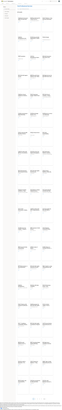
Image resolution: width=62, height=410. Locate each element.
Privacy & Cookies (17, 409)
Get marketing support (12, 403)
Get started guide (23, 402)
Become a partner (3, 403)
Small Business (42, 405)
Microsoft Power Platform (23, 405)
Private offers (37, 402)
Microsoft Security (7, 405)
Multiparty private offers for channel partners (17, 404)
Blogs (10, 402)
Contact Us (12, 409)
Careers (46, 405)
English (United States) (3, 407)
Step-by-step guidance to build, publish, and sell (32, 403)
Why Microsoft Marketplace (4, 402)
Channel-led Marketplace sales (5, 404)
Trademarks (27, 409)
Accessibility (16, 406)
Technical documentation (30, 402)
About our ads (31, 409)
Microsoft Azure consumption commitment (46, 402)
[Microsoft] (4, 1)
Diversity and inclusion (9, 406)
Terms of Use (23, 409)
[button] (18, 9)
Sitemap (9, 409)
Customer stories (13, 402)
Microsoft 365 (17, 405)
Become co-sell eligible (44, 403)
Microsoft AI (2, 405)
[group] (18, 22)
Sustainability (20, 406)
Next (44, 398)
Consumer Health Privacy (4, 409)
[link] (23, 22)
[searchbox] (10, 9)
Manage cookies (36, 409)
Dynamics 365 (12, 405)
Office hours (18, 402)
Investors (4, 406)
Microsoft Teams (30, 405)
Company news (55, 405)
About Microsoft (50, 405)
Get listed (7, 403)
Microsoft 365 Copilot (36, 405)
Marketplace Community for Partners (54, 403)
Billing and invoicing (56, 402)
